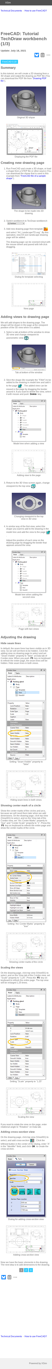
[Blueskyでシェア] (37, 57)
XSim (8, 2)
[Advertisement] (26, 21)
